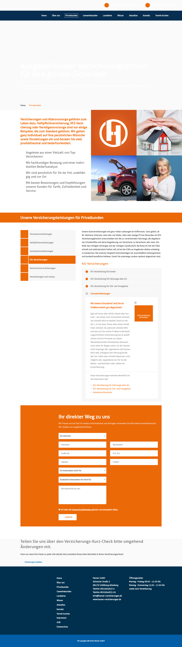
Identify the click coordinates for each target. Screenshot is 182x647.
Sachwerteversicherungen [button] (41, 251)
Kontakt (146, 15)
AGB (58, 622)
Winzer (120, 15)
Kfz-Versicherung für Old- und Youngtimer (112, 389)
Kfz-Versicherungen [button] (38, 260)
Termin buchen (162, 15)
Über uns (56, 15)
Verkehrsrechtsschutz (102, 392)
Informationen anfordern (143, 316)
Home (44, 15)
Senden (68, 517)
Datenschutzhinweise (81, 510)
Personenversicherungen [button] (41, 234)
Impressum (61, 618)
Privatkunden (71, 15)
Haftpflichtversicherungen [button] (41, 242)
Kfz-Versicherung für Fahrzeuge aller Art (111, 385)
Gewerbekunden (90, 15)
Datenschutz (62, 627)
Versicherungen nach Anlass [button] (42, 277)
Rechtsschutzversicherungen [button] (42, 268)
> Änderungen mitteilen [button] (33, 562)
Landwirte (107, 15)
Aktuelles (133, 15)
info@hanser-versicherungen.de (125, 5)
